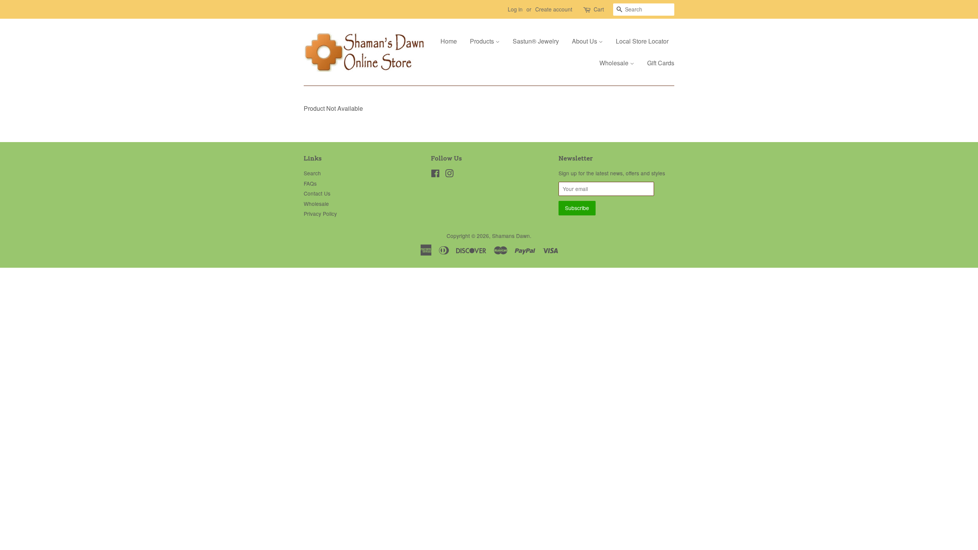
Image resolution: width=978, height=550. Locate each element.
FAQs (310, 183)
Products (482, 41)
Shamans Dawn (511, 235)
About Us (585, 41)
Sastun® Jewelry (536, 41)
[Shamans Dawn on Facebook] (435, 174)
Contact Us (317, 193)
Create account (553, 9)
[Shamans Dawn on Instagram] (449, 174)
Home (448, 41)
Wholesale (614, 62)
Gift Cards (660, 62)
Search (312, 173)
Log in (515, 9)
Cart (599, 9)
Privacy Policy (320, 213)
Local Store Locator (642, 41)
